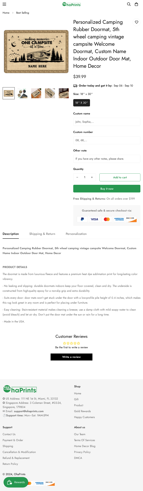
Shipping (8, 446)
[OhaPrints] (71, 4)
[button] (136, 4)
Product (78, 405)
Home (6, 13)
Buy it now (106, 189)
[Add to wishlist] (136, 22)
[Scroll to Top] (136, 472)
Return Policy (10, 464)
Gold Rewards (82, 411)
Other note (80, 150)
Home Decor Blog (84, 446)
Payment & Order (13, 440)
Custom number (83, 132)
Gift (76, 399)
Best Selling (22, 13)
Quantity (78, 169)
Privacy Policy (82, 452)
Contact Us (9, 434)
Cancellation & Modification (19, 452)
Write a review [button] (71, 357)
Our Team (79, 434)
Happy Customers (84, 417)
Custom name (81, 113)
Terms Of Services (84, 440)
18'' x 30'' (81, 103)
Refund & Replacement (16, 458)
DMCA (78, 458)
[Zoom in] (62, 25)
